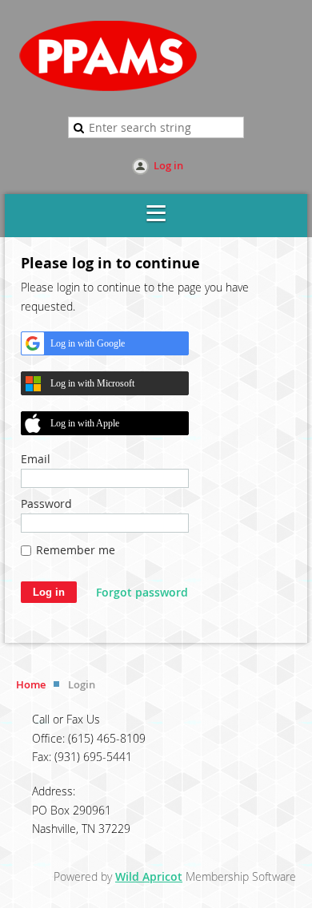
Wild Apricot (148, 876)
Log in (168, 165)
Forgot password (142, 592)
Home (31, 684)
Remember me (75, 549)
